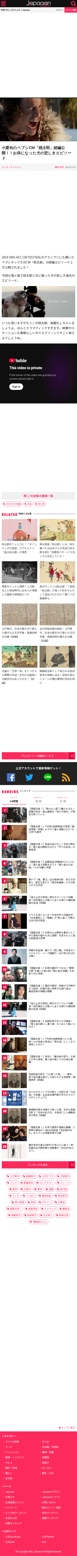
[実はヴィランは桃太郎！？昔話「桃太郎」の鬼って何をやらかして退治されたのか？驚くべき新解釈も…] (57, 572)
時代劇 (63, 1189)
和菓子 (45, 1462)
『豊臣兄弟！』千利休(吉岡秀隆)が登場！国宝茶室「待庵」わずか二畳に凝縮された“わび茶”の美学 (51, 829)
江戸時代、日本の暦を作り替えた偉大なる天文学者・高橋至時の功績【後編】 (19, 632)
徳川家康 (19, 1202)
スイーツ (64, 1182)
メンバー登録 (70, 9)
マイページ (11, 1507)
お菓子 (27, 1189)
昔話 (29, 503)
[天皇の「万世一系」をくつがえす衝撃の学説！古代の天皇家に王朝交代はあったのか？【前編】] (19, 657)
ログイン (60, 9)
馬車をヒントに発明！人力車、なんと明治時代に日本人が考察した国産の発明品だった (19, 590)
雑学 (15, 1189)
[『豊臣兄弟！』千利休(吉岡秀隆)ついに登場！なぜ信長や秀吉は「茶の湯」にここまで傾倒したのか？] (14, 1045)
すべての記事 (12, 1441)
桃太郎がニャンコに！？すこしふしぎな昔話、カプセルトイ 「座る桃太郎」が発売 (19, 548)
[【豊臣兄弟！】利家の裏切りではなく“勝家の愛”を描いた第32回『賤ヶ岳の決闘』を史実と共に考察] (14, 975)
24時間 (14, 799)
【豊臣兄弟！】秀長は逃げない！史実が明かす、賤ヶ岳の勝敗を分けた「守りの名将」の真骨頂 (52, 846)
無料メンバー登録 (51, 1507)
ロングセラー (47, 1182)
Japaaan (38, 4)
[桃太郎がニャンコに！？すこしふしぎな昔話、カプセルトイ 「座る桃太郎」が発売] (19, 530)
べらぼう (30, 1195)
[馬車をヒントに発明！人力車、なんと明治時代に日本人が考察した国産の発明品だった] (19, 572)
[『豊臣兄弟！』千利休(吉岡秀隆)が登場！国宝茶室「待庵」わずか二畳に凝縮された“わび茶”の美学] (14, 833)
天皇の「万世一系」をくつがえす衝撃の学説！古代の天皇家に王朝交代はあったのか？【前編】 (19, 677)
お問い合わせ (49, 1502)
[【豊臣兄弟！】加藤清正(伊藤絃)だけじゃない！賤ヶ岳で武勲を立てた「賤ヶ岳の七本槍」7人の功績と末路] (14, 868)
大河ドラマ (48, 1176)
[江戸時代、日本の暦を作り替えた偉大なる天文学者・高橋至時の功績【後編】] (19, 615)
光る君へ (47, 1215)
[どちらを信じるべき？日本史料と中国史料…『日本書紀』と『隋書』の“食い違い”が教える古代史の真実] (14, 921)
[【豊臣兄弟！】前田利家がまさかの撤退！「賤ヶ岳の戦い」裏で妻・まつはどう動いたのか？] (14, 1028)
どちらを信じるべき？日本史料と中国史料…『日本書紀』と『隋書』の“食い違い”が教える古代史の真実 (52, 917)
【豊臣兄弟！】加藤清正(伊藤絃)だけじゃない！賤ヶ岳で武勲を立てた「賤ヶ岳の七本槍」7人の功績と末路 (51, 864)
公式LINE (48, 777)
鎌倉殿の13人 (40, 1221)
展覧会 (65, 1208)
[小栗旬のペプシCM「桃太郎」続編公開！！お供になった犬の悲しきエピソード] (38, 120)
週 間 (38, 799)
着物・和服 (48, 1452)
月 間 (63, 799)
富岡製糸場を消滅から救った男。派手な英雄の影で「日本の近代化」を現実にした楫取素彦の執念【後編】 (52, 1112)
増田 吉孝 (59, 166)
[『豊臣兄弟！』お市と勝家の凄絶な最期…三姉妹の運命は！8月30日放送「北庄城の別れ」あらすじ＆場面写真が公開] (14, 1134)
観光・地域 (11, 1467)
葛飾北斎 (63, 1215)
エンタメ (46, 1467)
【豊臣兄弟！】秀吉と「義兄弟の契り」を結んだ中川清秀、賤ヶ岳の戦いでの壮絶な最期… (52, 1059)
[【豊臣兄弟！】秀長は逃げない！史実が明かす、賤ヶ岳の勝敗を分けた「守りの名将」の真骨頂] (14, 851)
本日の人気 (11, 1518)
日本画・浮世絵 (50, 1447)
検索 (73, 3)
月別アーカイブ (50, 1512)
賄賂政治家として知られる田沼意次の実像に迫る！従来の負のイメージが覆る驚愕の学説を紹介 (57, 677)
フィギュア (50, 1208)
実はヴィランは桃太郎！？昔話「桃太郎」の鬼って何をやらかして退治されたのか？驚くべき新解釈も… (57, 592)
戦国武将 (28, 1182)
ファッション (12, 1452)
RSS (66, 777)
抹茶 (33, 1202)
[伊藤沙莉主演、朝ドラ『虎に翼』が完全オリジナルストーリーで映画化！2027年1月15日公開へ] (14, 957)
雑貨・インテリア (14, 1457)
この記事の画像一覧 (40, 496)
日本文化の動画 (13, 503)
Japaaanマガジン (51, 1491)
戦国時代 (30, 1176)
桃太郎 (41, 503)
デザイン (46, 1202)
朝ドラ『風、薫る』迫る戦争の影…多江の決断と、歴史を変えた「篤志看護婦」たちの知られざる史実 (52, 882)
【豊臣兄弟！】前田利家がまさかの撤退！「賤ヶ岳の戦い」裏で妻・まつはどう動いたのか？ (52, 1023)
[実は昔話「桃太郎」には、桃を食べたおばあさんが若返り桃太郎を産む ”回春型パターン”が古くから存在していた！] (57, 530)
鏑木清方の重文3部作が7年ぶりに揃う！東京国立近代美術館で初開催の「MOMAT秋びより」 (51, 1147)
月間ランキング (13, 1523)
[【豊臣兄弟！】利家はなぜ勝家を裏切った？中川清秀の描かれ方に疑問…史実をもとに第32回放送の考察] (14, 939)
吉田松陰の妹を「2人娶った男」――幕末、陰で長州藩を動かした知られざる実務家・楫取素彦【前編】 (52, 1076)
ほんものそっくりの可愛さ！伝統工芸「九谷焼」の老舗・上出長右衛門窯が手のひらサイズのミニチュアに (52, 1094)
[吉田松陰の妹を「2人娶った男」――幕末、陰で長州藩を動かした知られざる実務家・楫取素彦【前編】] (14, 1081)
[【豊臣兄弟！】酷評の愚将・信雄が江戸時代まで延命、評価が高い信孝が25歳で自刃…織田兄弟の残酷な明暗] (14, 992)
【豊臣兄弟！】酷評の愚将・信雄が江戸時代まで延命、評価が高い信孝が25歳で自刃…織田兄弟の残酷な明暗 (52, 988)
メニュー (3, 3)
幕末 (39, 1189)
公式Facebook (11, 777)
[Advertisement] (38, 55)
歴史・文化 (48, 1473)
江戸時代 (14, 1176)
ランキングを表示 (38, 1165)
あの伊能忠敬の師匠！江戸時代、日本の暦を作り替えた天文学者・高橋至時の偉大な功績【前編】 (57, 634)
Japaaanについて (51, 1497)
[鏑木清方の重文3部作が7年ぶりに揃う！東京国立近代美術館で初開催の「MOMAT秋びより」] (14, 1152)
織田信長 (46, 1195)
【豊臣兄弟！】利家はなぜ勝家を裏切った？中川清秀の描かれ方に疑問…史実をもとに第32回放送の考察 (52, 935)
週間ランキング (50, 1518)
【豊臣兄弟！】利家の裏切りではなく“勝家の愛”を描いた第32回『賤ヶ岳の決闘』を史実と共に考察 (51, 970)
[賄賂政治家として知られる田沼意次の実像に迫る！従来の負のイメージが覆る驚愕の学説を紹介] (57, 657)
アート (8, 1447)
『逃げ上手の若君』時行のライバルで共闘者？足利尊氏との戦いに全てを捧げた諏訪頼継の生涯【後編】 (52, 1006)
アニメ (13, 1182)
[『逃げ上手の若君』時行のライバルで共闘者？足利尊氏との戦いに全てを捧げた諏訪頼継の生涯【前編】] (14, 904)
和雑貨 (45, 1457)
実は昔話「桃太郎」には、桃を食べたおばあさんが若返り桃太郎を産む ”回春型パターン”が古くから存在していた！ (57, 550)
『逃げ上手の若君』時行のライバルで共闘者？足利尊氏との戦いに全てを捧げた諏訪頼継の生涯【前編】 (52, 899)
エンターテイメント (11, 166)
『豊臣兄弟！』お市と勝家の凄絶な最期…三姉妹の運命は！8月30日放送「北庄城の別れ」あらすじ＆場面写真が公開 (52, 1129)
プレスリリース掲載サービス (37, 756)
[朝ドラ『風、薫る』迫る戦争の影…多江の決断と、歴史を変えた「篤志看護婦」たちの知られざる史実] (14, 886)
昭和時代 (32, 1215)
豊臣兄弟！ (16, 1208)
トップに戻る (68, 1427)
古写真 (8, 1478)
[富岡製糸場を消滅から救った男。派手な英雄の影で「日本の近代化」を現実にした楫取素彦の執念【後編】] (14, 1116)
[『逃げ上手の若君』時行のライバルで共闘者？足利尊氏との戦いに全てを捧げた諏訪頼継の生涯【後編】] (14, 1010)
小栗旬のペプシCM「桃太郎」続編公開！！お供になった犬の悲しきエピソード (36, 152)
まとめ (45, 1441)
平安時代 (64, 1176)
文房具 (61, 1202)
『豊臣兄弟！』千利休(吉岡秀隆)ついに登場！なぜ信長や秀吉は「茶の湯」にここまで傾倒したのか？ (52, 1041)
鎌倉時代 (16, 1215)
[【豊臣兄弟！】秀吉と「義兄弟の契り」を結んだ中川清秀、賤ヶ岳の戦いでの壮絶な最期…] (14, 1063)
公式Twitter (29, 777)
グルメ (8, 1462)
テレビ (15, 1195)
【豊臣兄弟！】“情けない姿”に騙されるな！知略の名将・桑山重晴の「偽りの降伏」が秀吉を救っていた (52, 811)
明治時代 (62, 1195)
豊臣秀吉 (33, 1208)
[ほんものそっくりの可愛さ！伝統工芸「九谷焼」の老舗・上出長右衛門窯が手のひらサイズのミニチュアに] (14, 1098)
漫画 (51, 1189)
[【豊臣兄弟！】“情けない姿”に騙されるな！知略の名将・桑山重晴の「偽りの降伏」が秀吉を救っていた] (14, 815)
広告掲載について (14, 1502)
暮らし (8, 1473)
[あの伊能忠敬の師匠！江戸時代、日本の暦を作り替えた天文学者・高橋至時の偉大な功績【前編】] (57, 615)
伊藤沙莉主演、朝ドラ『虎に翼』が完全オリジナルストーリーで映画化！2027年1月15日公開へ (52, 953)
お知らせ (10, 1497)
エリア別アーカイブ (15, 1512)
